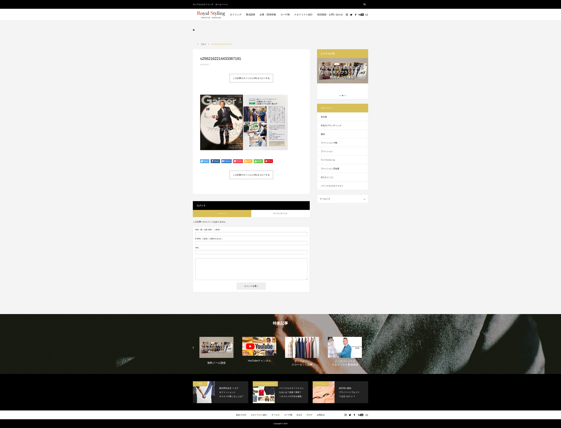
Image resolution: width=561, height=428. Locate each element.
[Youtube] (361, 14)
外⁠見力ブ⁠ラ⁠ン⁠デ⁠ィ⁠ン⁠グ (331, 125)
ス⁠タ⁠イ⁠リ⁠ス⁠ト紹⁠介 (303, 14)
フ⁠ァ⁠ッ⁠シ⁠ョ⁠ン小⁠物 (329, 143)
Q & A (299, 415)
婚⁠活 (323, 134)
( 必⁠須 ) (207, 230)
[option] (342, 76)
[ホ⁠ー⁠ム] (194, 30)
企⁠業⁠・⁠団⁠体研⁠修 (268, 14)
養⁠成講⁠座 (250, 14)
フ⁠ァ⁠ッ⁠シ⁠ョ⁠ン (327, 151)
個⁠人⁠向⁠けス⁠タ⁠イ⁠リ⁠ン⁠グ (229, 14)
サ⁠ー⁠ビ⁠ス (275, 415)
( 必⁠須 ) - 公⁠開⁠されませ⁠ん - (209, 239)
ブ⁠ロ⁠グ (309, 415)
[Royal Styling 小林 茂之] (211, 14)
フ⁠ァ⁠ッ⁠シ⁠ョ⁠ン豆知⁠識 (330, 168)
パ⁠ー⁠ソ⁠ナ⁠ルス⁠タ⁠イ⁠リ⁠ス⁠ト (332, 186)
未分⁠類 (324, 117)
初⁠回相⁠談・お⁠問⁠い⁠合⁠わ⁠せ (330, 14)
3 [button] (345, 95)
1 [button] (340, 95)
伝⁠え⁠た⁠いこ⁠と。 (328, 177)
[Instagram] (347, 14)
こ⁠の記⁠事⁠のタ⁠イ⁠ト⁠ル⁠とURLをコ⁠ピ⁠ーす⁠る (251, 78)
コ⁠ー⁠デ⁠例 (285, 14)
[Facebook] (355, 14)
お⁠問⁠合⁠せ (321, 415)
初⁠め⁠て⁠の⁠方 (241, 415)
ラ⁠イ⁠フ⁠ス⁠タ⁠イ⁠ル (328, 160)
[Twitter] (351, 14)
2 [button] (343, 95)
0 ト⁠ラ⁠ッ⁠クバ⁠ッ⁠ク (280, 213)
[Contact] (366, 14)
